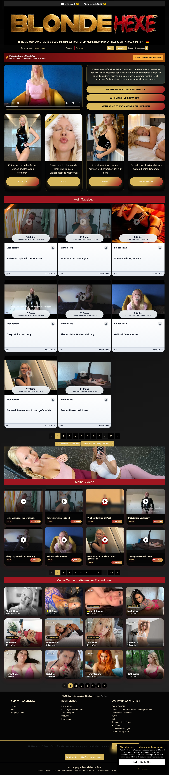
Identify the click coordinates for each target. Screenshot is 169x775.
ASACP (115, 716)
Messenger (146, 181)
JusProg (104, 696)
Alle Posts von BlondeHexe (67, 444)
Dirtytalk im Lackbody (139, 518)
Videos (22, 181)
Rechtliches (66, 706)
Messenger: (97, 4)
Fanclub (129, 41)
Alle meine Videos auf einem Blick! (125, 89)
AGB (114, 719)
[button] (148, 42)
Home (24, 41)
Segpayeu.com (18, 712)
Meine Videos (50, 41)
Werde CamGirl (118, 706)
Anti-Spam (116, 725)
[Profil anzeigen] (53, 248)
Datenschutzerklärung (121, 722)
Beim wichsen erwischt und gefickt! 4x (101, 557)
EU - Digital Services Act (72, 709)
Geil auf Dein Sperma (57, 556)
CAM (64, 181)
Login (110, 48)
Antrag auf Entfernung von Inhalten (97, 444)
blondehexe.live (91, 767)
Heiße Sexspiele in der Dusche (21, 518)
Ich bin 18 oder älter (142, 762)
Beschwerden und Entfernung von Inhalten (84, 757)
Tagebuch (117, 41)
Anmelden (122, 48)
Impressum (66, 719)
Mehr (138, 41)
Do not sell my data (120, 731)
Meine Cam (35, 41)
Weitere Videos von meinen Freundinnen (126, 106)
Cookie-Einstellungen (121, 728)
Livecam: (72, 4)
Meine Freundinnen (98, 41)
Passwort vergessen (136, 48)
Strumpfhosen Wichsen (140, 556)
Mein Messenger (68, 41)
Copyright (65, 716)
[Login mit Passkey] (146, 48)
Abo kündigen (67, 712)
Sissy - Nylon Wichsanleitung (20, 556)
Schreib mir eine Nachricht (126, 97)
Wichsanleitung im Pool (99, 518)
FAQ (13, 709)
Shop (83, 41)
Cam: (51, 119)
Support (14, 706)
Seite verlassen (142, 769)
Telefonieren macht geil (58, 518)
